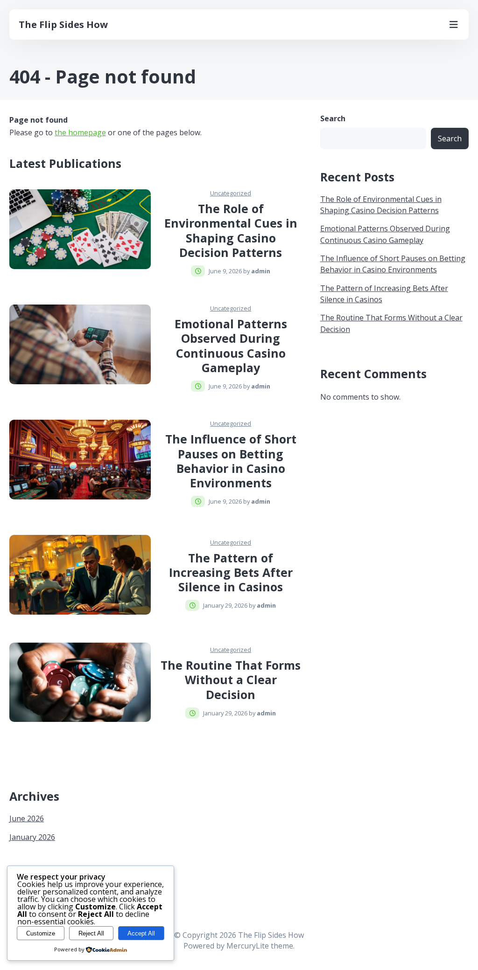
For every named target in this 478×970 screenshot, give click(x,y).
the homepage (80, 132)
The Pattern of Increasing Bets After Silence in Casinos (231, 572)
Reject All (91, 933)
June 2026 (26, 818)
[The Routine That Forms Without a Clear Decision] (80, 682)
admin (260, 271)
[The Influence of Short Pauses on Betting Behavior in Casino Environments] (80, 459)
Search (332, 119)
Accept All (141, 933)
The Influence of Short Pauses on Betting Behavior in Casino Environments (230, 461)
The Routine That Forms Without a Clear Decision (231, 679)
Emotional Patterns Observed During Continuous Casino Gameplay (231, 345)
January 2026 (32, 837)
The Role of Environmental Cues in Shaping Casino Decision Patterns (230, 230)
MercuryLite (247, 946)
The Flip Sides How (63, 24)
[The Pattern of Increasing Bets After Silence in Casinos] (80, 574)
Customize (40, 933)
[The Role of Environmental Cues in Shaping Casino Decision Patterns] (80, 229)
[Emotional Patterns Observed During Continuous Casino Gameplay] (80, 344)
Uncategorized (230, 193)
